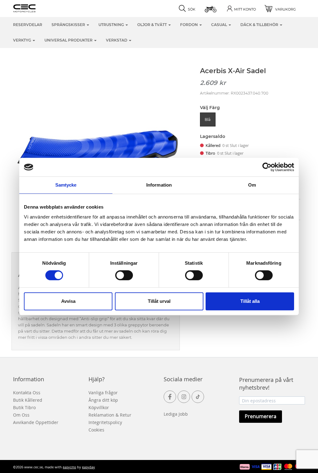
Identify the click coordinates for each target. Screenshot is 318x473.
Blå (208, 119)
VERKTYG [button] (22, 40)
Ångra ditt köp (103, 400)
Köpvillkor (99, 407)
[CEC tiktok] (198, 397)
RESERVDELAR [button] (27, 24)
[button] (211, 8)
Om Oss (21, 415)
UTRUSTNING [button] (111, 24)
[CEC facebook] (170, 397)
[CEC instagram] (184, 397)
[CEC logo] (34, 7)
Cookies (96, 430)
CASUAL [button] (219, 24)
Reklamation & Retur (110, 415)
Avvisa (68, 301)
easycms (69, 467)
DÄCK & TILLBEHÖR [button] (259, 24)
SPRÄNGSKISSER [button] (69, 24)
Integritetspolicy (105, 422)
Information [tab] (159, 185)
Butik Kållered (27, 400)
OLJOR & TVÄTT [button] (152, 24)
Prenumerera (260, 416)
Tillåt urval (159, 301)
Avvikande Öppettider (35, 422)
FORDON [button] (189, 24)
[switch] (124, 275)
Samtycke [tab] (66, 185)
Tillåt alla (250, 301)
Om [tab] (252, 185)
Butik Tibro (24, 407)
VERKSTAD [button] (117, 40)
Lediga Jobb (176, 414)
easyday (88, 467)
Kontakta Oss (26, 393)
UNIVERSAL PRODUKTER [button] (68, 40)
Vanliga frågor (103, 393)
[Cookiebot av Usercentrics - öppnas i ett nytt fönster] (267, 167)
